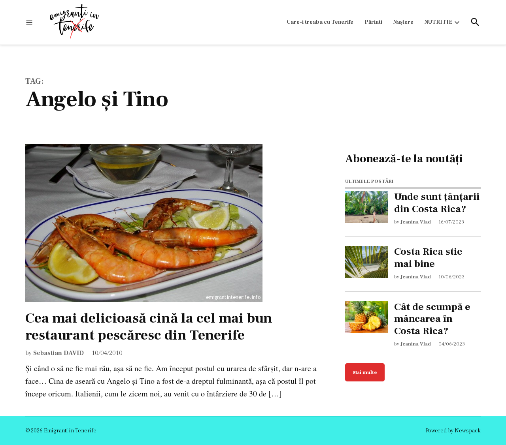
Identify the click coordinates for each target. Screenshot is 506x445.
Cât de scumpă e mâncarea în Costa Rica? (432, 319)
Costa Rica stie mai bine (428, 257)
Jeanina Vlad (415, 222)
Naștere (403, 22)
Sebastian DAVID (58, 353)
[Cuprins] (29, 22)
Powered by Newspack (453, 430)
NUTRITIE (438, 22)
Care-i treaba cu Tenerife (320, 22)
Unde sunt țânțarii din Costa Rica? (437, 203)
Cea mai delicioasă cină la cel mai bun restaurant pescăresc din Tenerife (148, 326)
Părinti (373, 22)
